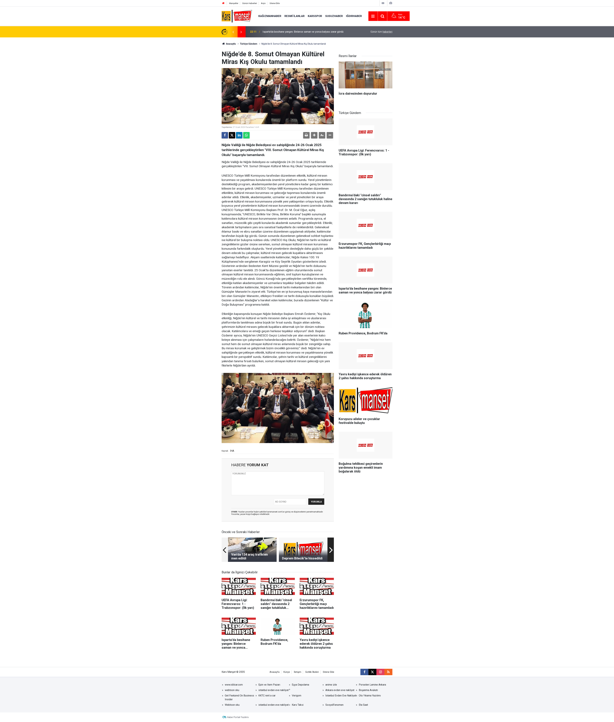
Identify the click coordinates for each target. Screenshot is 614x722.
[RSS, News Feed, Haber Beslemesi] (388, 672)
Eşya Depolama (300, 684)
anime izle (331, 684)
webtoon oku (232, 690)
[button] (314, 135)
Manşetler (233, 3)
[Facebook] (225, 135)
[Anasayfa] (223, 3)
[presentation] (233, 32)
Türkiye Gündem (248, 44)
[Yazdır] (306, 135)
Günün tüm (381, 31)
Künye (286, 672)
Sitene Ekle (275, 3)
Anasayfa (230, 44)
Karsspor (315, 16)
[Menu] (373, 16)
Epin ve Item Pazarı (269, 684)
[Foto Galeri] (390, 3)
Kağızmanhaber (269, 16)
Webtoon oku (232, 704)
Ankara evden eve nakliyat (339, 690)
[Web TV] (383, 3)
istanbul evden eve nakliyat (273, 690)
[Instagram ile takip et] (380, 672)
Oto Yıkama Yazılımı (370, 695)
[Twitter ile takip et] (372, 672)
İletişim (297, 672)
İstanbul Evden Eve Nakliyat (340, 695)
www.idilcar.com (234, 684)
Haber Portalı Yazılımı (238, 717)
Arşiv (263, 3)
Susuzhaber (334, 16)
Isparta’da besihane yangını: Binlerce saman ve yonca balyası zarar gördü (303, 31)
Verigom (296, 695)
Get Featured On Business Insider (239, 697)
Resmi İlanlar (294, 16)
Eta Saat (363, 704)
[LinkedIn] (239, 135)
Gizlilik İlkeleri (312, 672)
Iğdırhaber (354, 16)
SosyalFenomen (334, 704)
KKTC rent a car (267, 695)
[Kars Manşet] (237, 15)
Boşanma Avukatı (368, 690)
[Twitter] (232, 135)
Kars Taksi (297, 704)
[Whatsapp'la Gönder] (246, 135)
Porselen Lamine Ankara (372, 684)
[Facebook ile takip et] (364, 672)
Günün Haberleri (249, 3)
